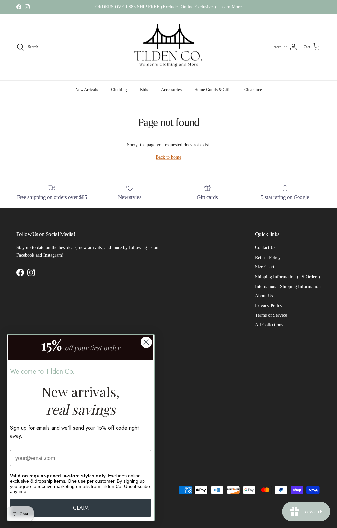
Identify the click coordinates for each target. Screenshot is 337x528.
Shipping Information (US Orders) (287, 276)
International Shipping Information (288, 286)
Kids (144, 89)
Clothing (119, 89)
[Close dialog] (146, 342)
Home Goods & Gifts (212, 89)
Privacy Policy (268, 305)
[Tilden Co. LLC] (168, 47)
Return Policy (268, 257)
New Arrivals (86, 89)
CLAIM (81, 508)
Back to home (168, 157)
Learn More (231, 6)
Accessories (171, 89)
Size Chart (264, 266)
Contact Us (265, 247)
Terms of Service (271, 315)
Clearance (253, 89)
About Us (264, 295)
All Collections (269, 324)
